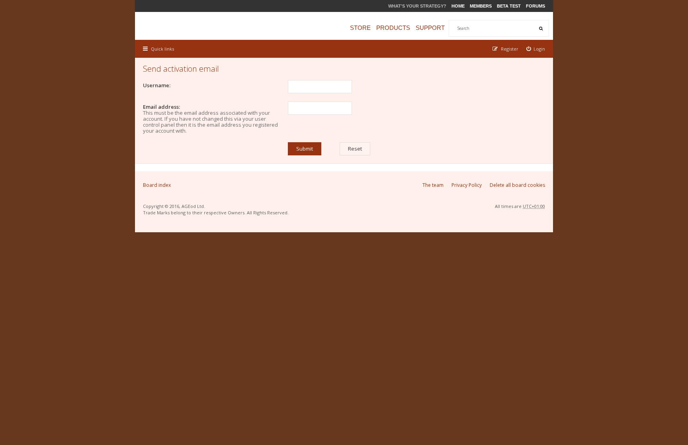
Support (430, 27)
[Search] (541, 28)
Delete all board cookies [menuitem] (517, 185)
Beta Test (509, 6)
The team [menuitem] (433, 185)
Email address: (161, 106)
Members (481, 6)
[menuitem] (535, 49)
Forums (535, 6)
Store (360, 27)
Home (458, 6)
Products (393, 27)
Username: (156, 85)
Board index (157, 185)
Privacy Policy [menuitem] (467, 185)
